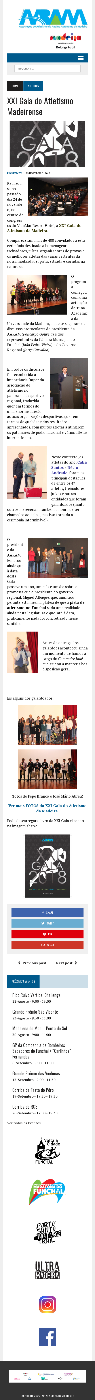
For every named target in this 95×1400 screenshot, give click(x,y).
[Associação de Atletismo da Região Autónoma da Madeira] (47, 18)
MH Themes (68, 1396)
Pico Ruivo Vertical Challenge (36, 995)
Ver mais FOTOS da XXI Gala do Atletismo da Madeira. (47, 808)
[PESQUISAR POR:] (47, 68)
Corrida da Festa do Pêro (33, 1090)
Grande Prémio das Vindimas (36, 1073)
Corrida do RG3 (25, 1106)
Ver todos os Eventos (24, 1123)
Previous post (34, 962)
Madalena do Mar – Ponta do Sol (39, 1028)
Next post (64, 962)
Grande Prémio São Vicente (35, 1011)
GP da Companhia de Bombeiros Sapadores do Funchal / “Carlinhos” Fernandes (41, 1051)
